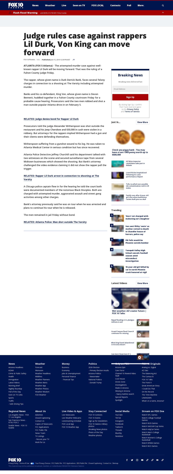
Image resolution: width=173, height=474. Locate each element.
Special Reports (121, 397)
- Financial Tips (68, 379)
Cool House (120, 379)
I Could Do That (148, 388)
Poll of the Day (14, 391)
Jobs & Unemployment (71, 373)
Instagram (119, 421)
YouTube (119, 415)
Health (11, 376)
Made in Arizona (122, 388)
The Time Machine (149, 395)
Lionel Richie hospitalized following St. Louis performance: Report (136, 174)
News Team (40, 433)
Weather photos (95, 435)
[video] (130, 298)
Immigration (13, 379)
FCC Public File (41, 430)
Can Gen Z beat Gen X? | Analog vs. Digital (121, 355)
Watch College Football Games (151, 419)
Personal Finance (69, 376)
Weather (40, 363)
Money (66, 363)
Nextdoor (119, 436)
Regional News (16, 411)
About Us (40, 411)
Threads (118, 430)
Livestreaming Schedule (71, 421)
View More (142, 122)
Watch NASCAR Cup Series (153, 426)
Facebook (119, 424)
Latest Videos (119, 283)
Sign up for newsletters (98, 421)
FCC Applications (42, 427)
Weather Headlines (43, 373)
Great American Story (150, 385)
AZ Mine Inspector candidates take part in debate (135, 163)
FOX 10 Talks (147, 379)
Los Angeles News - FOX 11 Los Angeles (18, 416)
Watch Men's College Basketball (150, 433)
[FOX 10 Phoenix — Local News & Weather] (16, 5)
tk (147, 460)
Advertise (39, 415)
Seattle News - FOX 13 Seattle (17, 426)
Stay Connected (98, 411)
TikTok (118, 418)
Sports (11, 398)
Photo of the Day (96, 432)
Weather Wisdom (42, 391)
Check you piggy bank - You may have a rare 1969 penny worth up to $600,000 (130, 152)
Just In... (115, 122)
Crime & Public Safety (17, 373)
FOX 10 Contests (95, 415)
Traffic (11, 401)
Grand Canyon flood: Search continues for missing (122, 332)
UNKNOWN (146, 398)
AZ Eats (145, 370)
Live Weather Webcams (71, 418)
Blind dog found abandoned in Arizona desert (122, 344)
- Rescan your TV (42, 439)
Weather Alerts (41, 382)
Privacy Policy (133, 109)
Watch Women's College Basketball (152, 438)
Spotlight (118, 400)
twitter (132, 460)
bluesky (152, 460)
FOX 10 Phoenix (29, 60)
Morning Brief (14, 385)
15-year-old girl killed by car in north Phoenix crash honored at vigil (137, 269)
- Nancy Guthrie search (124, 394)
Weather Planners (42, 379)
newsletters (162, 460)
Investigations (121, 385)
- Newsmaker (94, 376)
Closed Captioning (42, 418)
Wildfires (38, 376)
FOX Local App (68, 424)
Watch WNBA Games (150, 443)
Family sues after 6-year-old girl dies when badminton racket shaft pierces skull (137, 197)
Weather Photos (42, 388)
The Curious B (147, 376)
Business (65, 367)
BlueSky (118, 433)
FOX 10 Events (94, 418)
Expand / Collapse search (163, 5)
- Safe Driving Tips (15, 404)
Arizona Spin (120, 367)
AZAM (11, 370)
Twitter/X (119, 427)
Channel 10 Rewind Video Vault (125, 374)
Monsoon (39, 370)
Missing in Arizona (122, 391)
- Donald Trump (95, 382)
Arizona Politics (95, 373)
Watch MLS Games (150, 446)
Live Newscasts (68, 415)
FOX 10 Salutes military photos (98, 425)
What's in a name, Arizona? (153, 401)
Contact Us (39, 421)
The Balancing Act (149, 373)
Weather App (40, 385)
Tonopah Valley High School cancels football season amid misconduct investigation (137, 255)
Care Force (119, 370)
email (157, 460)
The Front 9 (146, 382)
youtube (142, 460)
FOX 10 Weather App (70, 427)
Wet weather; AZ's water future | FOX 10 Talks (129, 312)
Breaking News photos (98, 429)
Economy (66, 370)
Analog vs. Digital (149, 367)
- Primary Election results (99, 370)
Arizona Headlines (15, 367)
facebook (127, 460)
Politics (93, 363)
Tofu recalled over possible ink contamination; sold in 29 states (137, 186)
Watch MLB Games (150, 423)
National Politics (95, 379)
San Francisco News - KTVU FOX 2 (17, 421)
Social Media (122, 411)
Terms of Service (132, 111)
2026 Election (94, 367)
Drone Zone (120, 382)
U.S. (38, 60)
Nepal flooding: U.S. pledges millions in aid (122, 321)
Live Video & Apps (72, 411)
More (140, 5)
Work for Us (40, 442)
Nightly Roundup (15, 388)
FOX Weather (40, 395)
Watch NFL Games (149, 415)
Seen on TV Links (15, 395)
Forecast (38, 367)
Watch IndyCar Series (150, 429)
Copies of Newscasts (44, 424)
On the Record (148, 391)
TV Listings (39, 436)
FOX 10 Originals (151, 363)
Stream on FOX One (153, 411)
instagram (137, 460)
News (11, 363)
